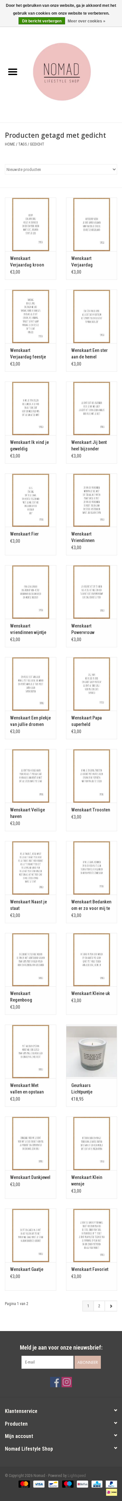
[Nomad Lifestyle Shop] (74, 72)
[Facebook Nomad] (55, 1382)
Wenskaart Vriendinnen (82, 537)
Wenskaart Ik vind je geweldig (29, 445)
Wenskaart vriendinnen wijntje (28, 629)
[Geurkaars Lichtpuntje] (91, 1051)
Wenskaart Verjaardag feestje (28, 353)
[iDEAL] (110, 1492)
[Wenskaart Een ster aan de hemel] (91, 316)
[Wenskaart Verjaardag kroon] (30, 224)
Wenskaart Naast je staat (28, 905)
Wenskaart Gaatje (26, 1269)
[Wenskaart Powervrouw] (91, 592)
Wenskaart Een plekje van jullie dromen (30, 721)
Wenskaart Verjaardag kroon (27, 261)
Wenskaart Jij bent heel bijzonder (89, 445)
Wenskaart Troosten (90, 809)
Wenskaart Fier (24, 534)
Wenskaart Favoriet (89, 1269)
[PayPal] (110, 1484)
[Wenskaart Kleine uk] (91, 960)
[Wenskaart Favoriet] (91, 1235)
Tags (22, 144)
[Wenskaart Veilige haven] (30, 776)
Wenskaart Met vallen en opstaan (27, 1088)
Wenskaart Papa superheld (86, 721)
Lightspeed (77, 1475)
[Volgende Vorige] (111, 1306)
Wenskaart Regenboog (21, 997)
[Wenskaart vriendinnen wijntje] (30, 592)
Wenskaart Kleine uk (90, 993)
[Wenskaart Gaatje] (30, 1235)
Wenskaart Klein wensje (86, 1180)
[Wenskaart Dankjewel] (30, 1143)
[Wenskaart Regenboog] (30, 960)
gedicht (37, 144)
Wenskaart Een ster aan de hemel (89, 353)
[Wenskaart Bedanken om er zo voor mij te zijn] (91, 868)
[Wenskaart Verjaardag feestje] (30, 316)
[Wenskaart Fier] (30, 500)
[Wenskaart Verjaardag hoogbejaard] (91, 224)
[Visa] (38, 1484)
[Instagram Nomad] (66, 1382)
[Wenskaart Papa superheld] (91, 684)
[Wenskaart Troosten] (91, 776)
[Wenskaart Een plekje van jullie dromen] (30, 684)
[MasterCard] (23, 1484)
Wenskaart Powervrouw (82, 629)
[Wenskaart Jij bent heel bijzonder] (91, 408)
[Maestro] (67, 1484)
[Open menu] (12, 71)
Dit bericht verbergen (41, 21)
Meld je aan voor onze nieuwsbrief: (61, 1347)
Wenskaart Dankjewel (30, 1177)
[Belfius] (82, 1484)
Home (10, 144)
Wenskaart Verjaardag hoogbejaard (83, 262)
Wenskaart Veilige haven (27, 813)
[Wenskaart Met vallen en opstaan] (30, 1051)
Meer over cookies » (86, 21)
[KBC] (96, 1484)
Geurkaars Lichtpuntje (81, 1088)
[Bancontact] (53, 1484)
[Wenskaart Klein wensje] (91, 1143)
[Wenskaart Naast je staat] (30, 868)
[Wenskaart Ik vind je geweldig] (30, 408)
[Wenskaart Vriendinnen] (91, 500)
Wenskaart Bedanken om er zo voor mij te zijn (91, 905)
